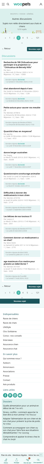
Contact (6, 380)
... (32, 37)
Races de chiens (10, 318)
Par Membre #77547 (12, 267)
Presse (6, 375)
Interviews (8, 340)
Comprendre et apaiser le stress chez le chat (21, 438)
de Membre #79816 (25, 122)
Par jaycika (8, 134)
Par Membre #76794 (12, 198)
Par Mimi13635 (10, 243)
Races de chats (10, 322)
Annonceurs (8, 367)
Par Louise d (8, 219)
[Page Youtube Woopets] (20, 395)
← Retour (6, 48)
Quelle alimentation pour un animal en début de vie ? (21, 407)
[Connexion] (40, 4)
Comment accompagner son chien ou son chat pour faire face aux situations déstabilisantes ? (21, 430)
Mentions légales (20, 455)
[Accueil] (22, 4)
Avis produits (9, 384)
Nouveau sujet (34, 49)
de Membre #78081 (25, 208)
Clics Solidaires (10, 331)
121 (37, 37)
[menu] (4, 4)
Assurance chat (10, 348)
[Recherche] (8, 4)
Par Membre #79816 (12, 113)
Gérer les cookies (35, 455)
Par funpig (8, 155)
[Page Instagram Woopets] (15, 395)
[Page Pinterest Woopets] (10, 395)
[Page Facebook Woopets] (5, 395)
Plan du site (6, 455)
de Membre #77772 (25, 229)
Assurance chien (10, 344)
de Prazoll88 (22, 276)
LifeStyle (7, 327)
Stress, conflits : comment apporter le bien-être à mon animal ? (20, 413)
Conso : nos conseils (12, 335)
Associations (9, 371)
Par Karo (7, 70)
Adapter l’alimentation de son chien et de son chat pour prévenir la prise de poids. (22, 421)
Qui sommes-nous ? (12, 358)
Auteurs (6, 362)
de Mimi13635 (23, 252)
